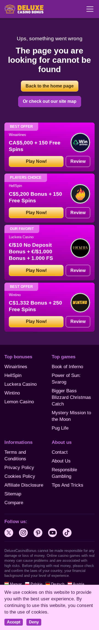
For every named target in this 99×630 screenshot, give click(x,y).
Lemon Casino (19, 401)
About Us (61, 461)
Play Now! (36, 161)
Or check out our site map (49, 101)
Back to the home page (50, 86)
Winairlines (15, 366)
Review (78, 161)
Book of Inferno (67, 366)
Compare (13, 502)
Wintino (12, 393)
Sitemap (12, 493)
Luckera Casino (20, 384)
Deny (34, 622)
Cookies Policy (19, 476)
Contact (60, 452)
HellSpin (12, 375)
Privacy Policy (19, 467)
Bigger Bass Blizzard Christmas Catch (71, 397)
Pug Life (60, 428)
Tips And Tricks (67, 485)
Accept (13, 622)
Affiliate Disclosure (23, 485)
